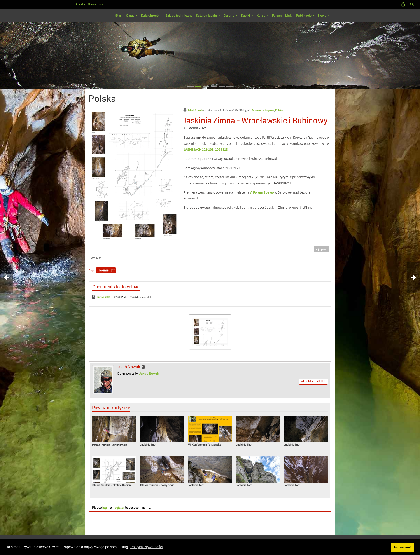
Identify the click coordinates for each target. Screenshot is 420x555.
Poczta (80, 4)
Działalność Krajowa (263, 110)
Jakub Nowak (195, 110)
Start (118, 15)
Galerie (229, 15)
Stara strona (95, 4)
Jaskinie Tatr (106, 270)
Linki (288, 15)
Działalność (150, 15)
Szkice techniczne (178, 15)
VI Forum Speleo (262, 192)
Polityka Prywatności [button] (146, 547)
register (119, 507)
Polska (279, 110)
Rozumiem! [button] (402, 547)
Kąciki (246, 15)
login (105, 507)
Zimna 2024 (103, 297)
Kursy (261, 15)
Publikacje (304, 15)
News (322, 15)
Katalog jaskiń (207, 15)
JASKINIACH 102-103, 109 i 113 (206, 149)
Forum (277, 15)
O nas (130, 15)
